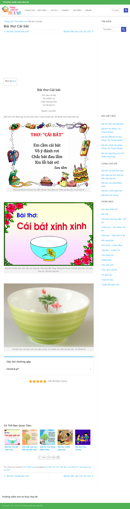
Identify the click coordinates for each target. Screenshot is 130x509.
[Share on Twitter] (44, 458)
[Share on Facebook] (40, 458)
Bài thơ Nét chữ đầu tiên (112, 124)
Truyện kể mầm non (110, 285)
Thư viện (77, 10)
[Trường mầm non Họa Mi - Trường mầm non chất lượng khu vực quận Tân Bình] (11, 10)
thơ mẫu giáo (61, 467)
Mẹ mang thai (107, 240)
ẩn (14, 81)
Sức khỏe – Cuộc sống (111, 245)
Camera (65, 10)
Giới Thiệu (41, 10)
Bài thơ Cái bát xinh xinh (17, 31)
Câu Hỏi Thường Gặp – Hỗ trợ (113, 221)
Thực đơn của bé (109, 270)
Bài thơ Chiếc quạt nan (111, 191)
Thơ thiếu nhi (21, 21)
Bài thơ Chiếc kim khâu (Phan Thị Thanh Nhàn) (112, 147)
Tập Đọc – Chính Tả (110, 250)
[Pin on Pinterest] (53, 458)
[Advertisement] (49, 57)
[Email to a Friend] (49, 458)
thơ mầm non (50, 467)
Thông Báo (106, 260)
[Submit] (126, 10)
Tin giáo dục (106, 275)
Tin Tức (54, 10)
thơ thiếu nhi (73, 467)
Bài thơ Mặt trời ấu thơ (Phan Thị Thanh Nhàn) (112, 138)
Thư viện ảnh (107, 265)
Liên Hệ (88, 10)
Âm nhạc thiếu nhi (109, 209)
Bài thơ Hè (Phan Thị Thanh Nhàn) (111, 130)
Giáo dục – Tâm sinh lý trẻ (113, 235)
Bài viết (104, 214)
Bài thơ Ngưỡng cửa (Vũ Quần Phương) (112, 155)
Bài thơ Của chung (109, 195)
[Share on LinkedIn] (58, 458)
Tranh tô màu (107, 280)
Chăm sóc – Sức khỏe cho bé (113, 229)
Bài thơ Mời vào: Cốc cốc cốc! (77, 31)
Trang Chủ (30, 10)
